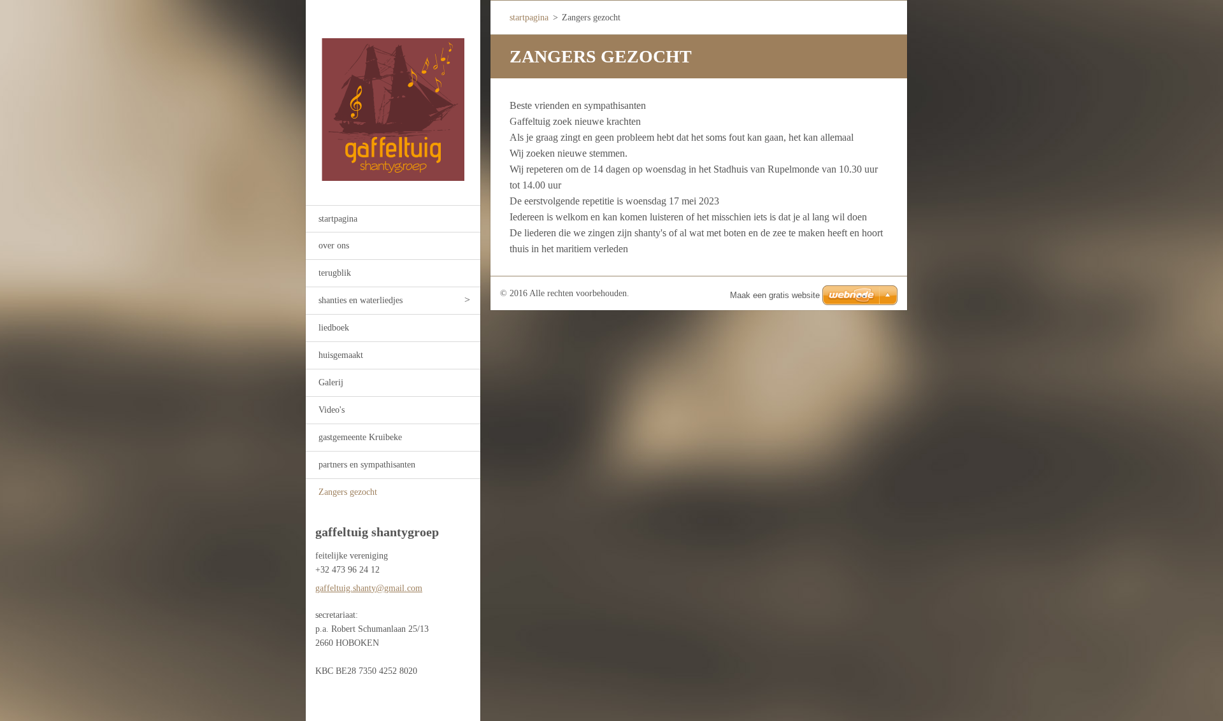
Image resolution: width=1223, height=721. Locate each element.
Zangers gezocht (347, 492)
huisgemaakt (340, 355)
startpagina (337, 219)
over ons (333, 245)
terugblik (334, 273)
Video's (331, 410)
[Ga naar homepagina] (393, 94)
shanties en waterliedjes (360, 300)
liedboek (333, 327)
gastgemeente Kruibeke (360, 437)
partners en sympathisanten (366, 464)
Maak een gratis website (775, 295)
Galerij (330, 382)
